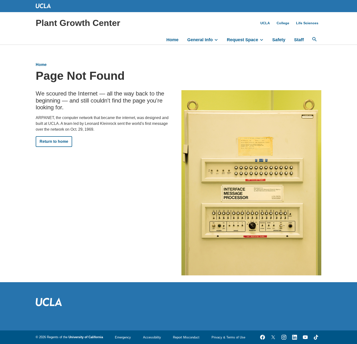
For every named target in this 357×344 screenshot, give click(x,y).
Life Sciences (307, 23)
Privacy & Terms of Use (228, 337)
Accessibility (152, 337)
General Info (200, 39)
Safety (278, 39)
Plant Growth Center (78, 23)
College (283, 23)
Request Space (242, 39)
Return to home (54, 141)
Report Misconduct (186, 337)
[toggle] (218, 39)
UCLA (265, 23)
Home (172, 39)
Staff (299, 39)
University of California (85, 337)
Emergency (123, 337)
